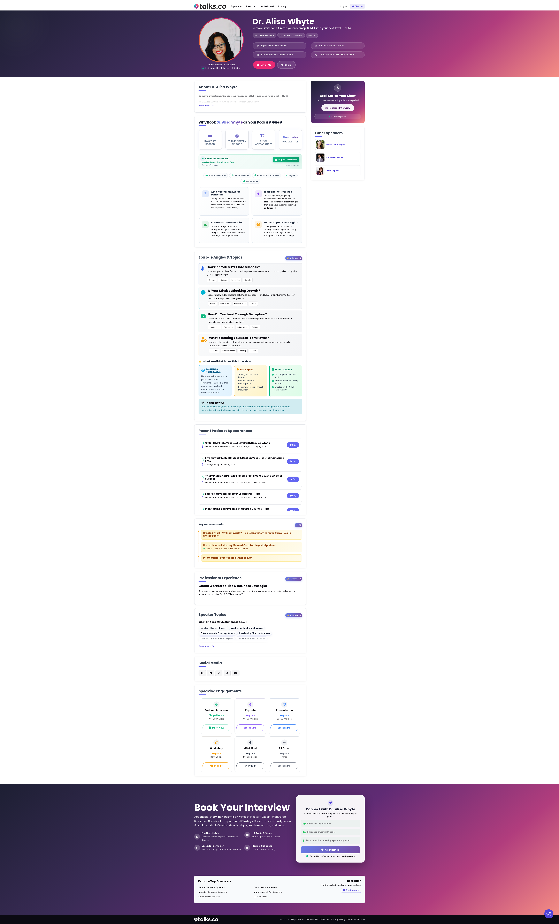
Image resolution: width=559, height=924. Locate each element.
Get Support (352, 890)
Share (288, 64)
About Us (285, 919)
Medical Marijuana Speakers (211, 887)
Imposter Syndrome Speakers (212, 892)
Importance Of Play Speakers (268, 892)
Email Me (266, 64)
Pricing (282, 6)
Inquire (252, 727)
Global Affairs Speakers (209, 896)
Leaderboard (267, 6)
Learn (249, 6)
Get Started (332, 849)
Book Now (218, 727)
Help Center (297, 919)
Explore (235, 6)
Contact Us (312, 919)
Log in (343, 6)
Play (294, 445)
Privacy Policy (338, 919)
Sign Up (359, 6)
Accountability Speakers (265, 887)
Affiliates (324, 919)
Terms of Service (356, 919)
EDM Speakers (261, 896)
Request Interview (287, 159)
